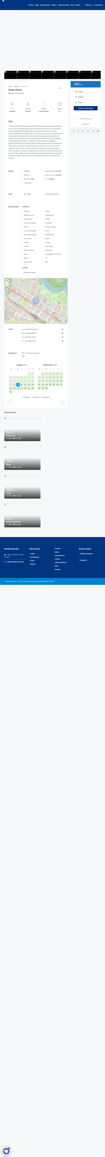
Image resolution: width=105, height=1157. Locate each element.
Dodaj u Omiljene (86, 119)
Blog (72, 5)
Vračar (32, 560)
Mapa (37, 5)
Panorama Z (10, 436)
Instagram (83, 560)
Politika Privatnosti (86, 553)
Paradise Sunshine (13, 522)
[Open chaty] (6, 1151)
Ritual (8, 464)
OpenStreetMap (57, 323)
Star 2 (8, 493)
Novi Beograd (34, 557)
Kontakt (77, 5)
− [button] (7, 284)
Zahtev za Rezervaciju (85, 108)
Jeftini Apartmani (63, 5)
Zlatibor (53, 5)
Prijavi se (88, 5)
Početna (31, 5)
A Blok (32, 553)
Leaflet (49, 323)
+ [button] (7, 281)
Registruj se (99, 5)
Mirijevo (33, 564)
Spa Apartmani (45, 5)
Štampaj (86, 124)
